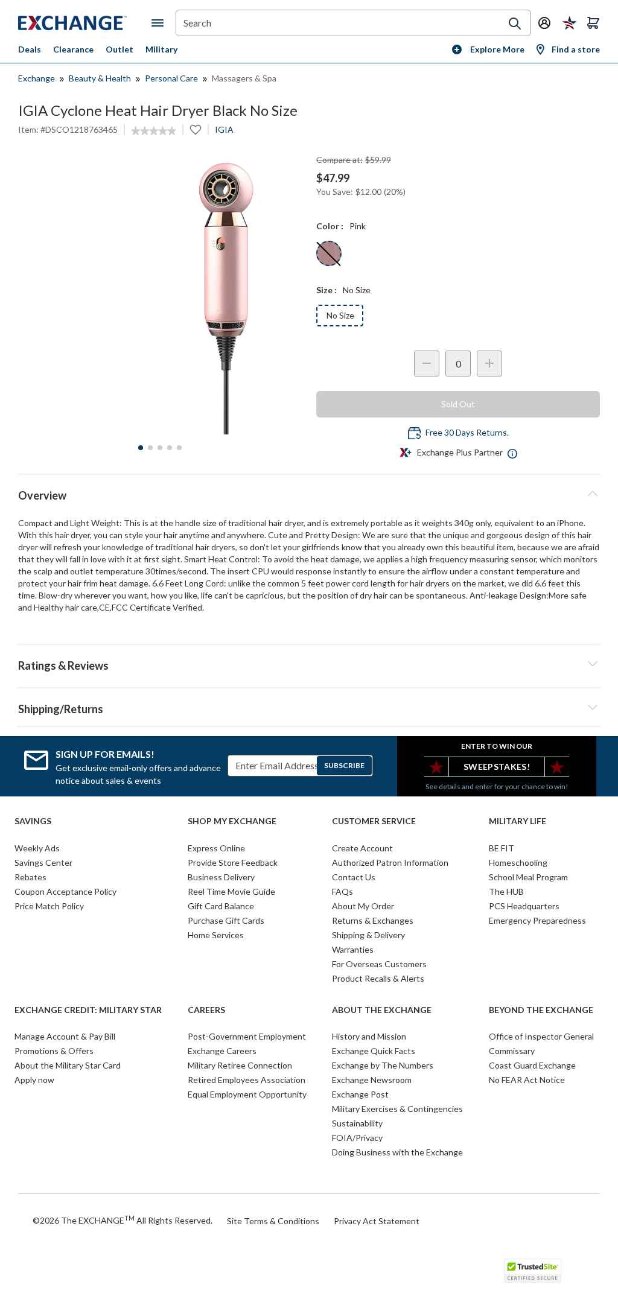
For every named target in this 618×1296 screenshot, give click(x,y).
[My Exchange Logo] (84, 23)
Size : (326, 290)
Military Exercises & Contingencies (397, 1109)
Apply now (34, 1080)
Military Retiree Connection (240, 1065)
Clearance (73, 49)
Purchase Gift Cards (226, 920)
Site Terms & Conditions (273, 1221)
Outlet (119, 49)
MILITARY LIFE (517, 821)
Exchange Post (360, 1094)
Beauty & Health (100, 78)
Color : (329, 226)
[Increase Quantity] (489, 363)
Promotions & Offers (54, 1051)
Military (161, 49)
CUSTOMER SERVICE (374, 821)
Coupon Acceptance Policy (65, 891)
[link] (153, 131)
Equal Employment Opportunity (247, 1094)
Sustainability (357, 1123)
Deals (29, 49)
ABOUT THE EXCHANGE (382, 1010)
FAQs (342, 891)
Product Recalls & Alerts (378, 978)
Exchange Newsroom (372, 1080)
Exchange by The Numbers (382, 1065)
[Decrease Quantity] (426, 363)
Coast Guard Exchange (532, 1065)
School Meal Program (528, 877)
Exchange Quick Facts (373, 1051)
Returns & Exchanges (372, 920)
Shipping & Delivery (368, 935)
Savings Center (43, 862)
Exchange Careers (222, 1051)
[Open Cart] (593, 23)
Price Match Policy (49, 906)
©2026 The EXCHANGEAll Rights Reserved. (122, 1220)
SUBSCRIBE (344, 765)
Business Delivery (221, 877)
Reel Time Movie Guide (231, 891)
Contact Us (353, 877)
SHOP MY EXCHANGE (232, 821)
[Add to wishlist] (196, 130)
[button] (309, 663)
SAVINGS (32, 821)
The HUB (506, 891)
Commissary (512, 1051)
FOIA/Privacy (357, 1137)
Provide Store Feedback (233, 862)
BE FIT (501, 848)
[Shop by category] (159, 23)
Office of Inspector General (541, 1036)
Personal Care (171, 78)
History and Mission (369, 1036)
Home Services (216, 935)
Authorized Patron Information (390, 862)
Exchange (36, 78)
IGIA (224, 129)
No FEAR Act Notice (527, 1080)
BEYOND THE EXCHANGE (541, 1010)
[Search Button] (515, 23)
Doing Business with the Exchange (397, 1152)
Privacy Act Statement (376, 1221)
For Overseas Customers (379, 964)
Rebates (30, 877)
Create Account (362, 848)
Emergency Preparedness (537, 920)
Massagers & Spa (244, 78)
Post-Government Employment (247, 1036)
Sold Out (458, 404)
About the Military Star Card (67, 1065)
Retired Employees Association (246, 1080)
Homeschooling (518, 862)
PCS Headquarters (524, 906)
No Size (340, 315)
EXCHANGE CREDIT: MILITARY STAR (88, 1010)
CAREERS (206, 1010)
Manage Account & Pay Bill (64, 1036)
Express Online (216, 848)
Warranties (353, 949)
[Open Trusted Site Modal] (532, 1271)
